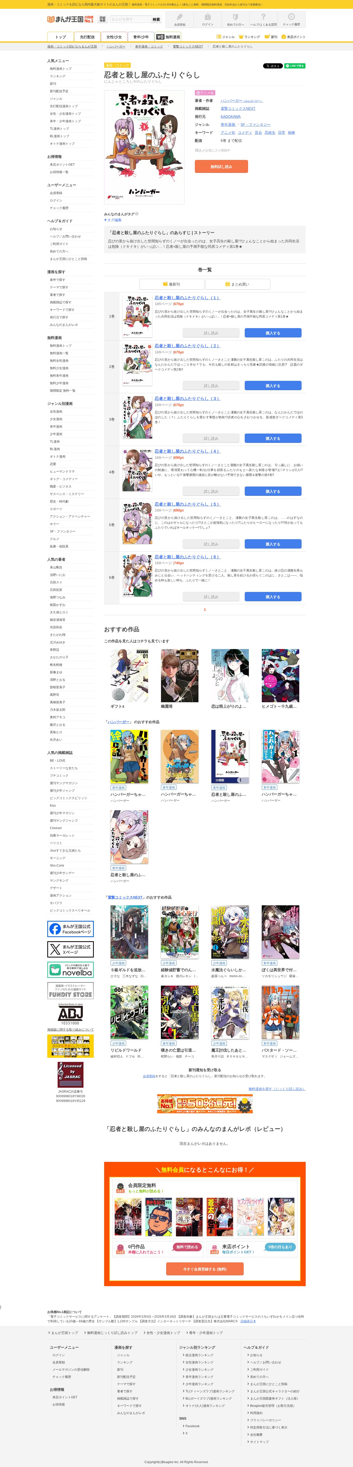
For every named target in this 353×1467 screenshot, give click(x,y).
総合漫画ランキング (199, 1355)
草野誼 (54, 650)
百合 (258, 132)
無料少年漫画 (59, 383)
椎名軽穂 (56, 665)
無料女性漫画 (59, 360)
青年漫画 (56, 426)
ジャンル (228, 37)
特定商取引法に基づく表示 (268, 1427)
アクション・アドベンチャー (70, 516)
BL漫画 (55, 449)
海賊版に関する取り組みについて (70, 1029)
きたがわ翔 (57, 635)
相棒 (291, 132)
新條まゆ (56, 672)
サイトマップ (259, 1442)
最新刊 (174, 284)
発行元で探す (59, 317)
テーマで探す (59, 287)
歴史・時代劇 (59, 501)
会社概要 (256, 1435)
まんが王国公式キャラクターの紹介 (275, 1391)
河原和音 (56, 627)
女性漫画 (56, 411)
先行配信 (87, 37)
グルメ (54, 539)
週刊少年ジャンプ (62, 790)
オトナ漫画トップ (62, 143)
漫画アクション (61, 895)
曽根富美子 (57, 687)
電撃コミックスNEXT (125, 897)
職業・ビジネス (61, 486)
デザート (56, 888)
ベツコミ (56, 843)
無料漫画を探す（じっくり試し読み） (277, 1089)
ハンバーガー (242, 100)
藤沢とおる (57, 725)
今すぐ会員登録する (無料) (205, 1269)
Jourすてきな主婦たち (65, 850)
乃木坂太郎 (57, 710)
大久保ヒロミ (59, 612)
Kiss (53, 805)
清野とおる (57, 680)
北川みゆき (57, 642)
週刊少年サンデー (62, 873)
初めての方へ (59, 251)
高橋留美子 (57, 702)
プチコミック (59, 775)
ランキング (252, 37)
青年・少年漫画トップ (65, 121)
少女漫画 (56, 419)
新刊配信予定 (59, 91)
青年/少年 (141, 37)
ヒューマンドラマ (62, 471)
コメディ (245, 132)
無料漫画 (173, 37)
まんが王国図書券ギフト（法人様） (275, 1398)
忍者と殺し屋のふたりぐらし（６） (188, 557)
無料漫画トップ (61, 69)
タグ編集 (114, 220)
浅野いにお (57, 575)
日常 (281, 132)
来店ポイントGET (62, 164)
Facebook (192, 1426)
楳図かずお (57, 605)
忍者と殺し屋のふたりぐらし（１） (188, 298)
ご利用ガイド (59, 244)
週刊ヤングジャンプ (64, 820)
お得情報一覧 (59, 172)
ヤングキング (59, 880)
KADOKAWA (231, 116)
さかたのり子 (59, 657)
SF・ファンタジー (62, 531)
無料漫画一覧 (59, 353)
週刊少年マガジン (62, 813)
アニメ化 (228, 132)
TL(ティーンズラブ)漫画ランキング (210, 1391)
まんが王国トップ (64, 1333)
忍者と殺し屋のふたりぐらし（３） (188, 398)
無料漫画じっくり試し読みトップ (112, 1333)
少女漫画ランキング (199, 1369)
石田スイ (56, 582)
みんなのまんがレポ (64, 325)
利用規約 (256, 1413)
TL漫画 (55, 441)
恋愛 (53, 464)
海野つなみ (57, 597)
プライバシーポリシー (265, 1420)
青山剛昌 (56, 567)
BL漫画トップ (59, 136)
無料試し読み (221, 167)
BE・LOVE (57, 760)
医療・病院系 (59, 546)
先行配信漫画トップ (64, 106)
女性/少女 (114, 37)
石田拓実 (56, 590)
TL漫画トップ (59, 128)
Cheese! (56, 828)
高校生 (270, 132)
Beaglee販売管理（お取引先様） (273, 1406)
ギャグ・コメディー (64, 479)
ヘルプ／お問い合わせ (65, 236)
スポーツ (56, 509)
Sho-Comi (57, 865)
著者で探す (57, 295)
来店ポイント (296, 37)
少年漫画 (56, 434)
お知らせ (56, 229)
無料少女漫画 (59, 368)
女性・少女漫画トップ (65, 113)
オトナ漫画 (57, 456)
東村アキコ (57, 717)
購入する (273, 333)
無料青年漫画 (59, 375)
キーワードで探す (62, 310)
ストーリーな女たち (64, 768)
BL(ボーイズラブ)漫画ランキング (209, 1398)
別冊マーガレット (62, 835)
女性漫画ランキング (199, 1362)
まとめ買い (240, 284)
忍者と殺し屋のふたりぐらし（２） (188, 346)
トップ (60, 37)
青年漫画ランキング (199, 1377)
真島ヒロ (56, 732)
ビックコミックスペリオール (70, 910)
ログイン (56, 200)
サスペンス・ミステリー (67, 494)
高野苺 (54, 695)
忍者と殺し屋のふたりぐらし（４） (188, 451)
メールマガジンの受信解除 (71, 1369)
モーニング (57, 858)
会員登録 (56, 193)
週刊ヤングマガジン (64, 783)
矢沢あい (56, 740)
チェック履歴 (59, 208)
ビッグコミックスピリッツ (68, 798)
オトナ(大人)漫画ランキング (205, 1406)
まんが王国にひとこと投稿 (68, 259)
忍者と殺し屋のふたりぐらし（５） (188, 504)
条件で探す (57, 280)
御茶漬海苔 (57, 620)
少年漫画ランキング (199, 1384)
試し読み (211, 333)
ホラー (54, 524)
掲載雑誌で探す (61, 302)
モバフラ (56, 903)
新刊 (274, 37)
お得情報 (58, 1404)
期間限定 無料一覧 (62, 390)
